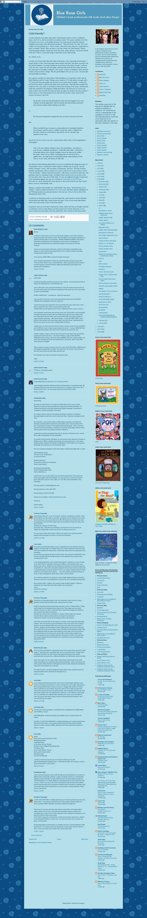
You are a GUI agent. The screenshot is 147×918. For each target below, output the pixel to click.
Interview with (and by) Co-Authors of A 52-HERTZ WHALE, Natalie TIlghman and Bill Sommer (107, 728)
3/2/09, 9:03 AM (39, 269)
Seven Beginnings (103, 610)
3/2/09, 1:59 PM (39, 392)
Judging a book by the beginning (106, 214)
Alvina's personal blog (104, 133)
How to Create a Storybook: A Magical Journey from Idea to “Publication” (106, 794)
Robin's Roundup (103, 831)
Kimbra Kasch (38, 379)
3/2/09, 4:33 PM (39, 507)
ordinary (99, 583)
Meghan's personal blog (104, 152)
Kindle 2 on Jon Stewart (106, 243)
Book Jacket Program (104, 767)
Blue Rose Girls (104, 77)
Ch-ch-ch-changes (103, 849)
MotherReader (38, 648)
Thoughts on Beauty (105, 266)
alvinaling (37, 707)
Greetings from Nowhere (106, 742)
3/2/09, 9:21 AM (39, 373)
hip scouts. (75, 72)
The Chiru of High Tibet (102, 483)
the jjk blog (101, 863)
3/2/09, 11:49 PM (39, 592)
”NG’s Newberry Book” (61, 381)
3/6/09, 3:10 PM (39, 791)
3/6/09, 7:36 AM (39, 728)
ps (99, 208)
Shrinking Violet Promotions (107, 848)
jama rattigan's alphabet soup (107, 772)
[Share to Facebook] (61, 217)
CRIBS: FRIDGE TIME (105, 217)
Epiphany (100, 608)
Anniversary (102, 251)
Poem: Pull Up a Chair (104, 720)
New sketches (103, 307)
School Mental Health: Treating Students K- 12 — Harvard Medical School (107, 866)
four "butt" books (60, 190)
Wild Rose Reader (103, 881)
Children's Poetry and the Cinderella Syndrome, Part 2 (106, 670)
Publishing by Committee (105, 594)
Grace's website (102, 145)
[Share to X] (59, 217)
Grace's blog (101, 143)
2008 (99, 326)
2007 (99, 329)
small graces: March (105, 302)
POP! (97, 442)
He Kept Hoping (102, 616)
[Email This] (55, 217)
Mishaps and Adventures (106, 807)
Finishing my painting (103, 647)
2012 (99, 171)
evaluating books (38, 219)
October (101, 187)
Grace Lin (102, 83)
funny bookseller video (106, 246)
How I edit (100, 592)
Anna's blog (100, 136)
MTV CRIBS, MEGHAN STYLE (108, 235)
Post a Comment (37, 835)
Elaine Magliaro (39, 229)
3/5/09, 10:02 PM (39, 701)
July (100, 195)
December (102, 181)
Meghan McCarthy (105, 92)
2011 (99, 174)
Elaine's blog (101, 140)
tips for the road (103, 305)
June (100, 197)
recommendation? (104, 294)
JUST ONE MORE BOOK (106, 299)
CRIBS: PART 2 (103, 220)
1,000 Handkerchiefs (103, 652)
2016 (99, 163)
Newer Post (33, 839)
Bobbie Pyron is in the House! (106, 743)
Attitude (101, 288)
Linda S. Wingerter (105, 89)
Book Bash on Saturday (106, 233)
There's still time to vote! (106, 272)
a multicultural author (103, 578)
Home (59, 839)
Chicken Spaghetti (104, 718)
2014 (99, 166)
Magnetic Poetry (104, 227)
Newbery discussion (37, 42)
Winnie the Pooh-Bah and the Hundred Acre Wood (108, 255)
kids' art (101, 258)
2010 (99, 176)
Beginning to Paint (103, 645)
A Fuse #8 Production (105, 679)
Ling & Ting (98, 378)
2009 (99, 179)
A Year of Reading (103, 694)
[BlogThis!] (57, 217)
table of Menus (103, 238)
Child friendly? (103, 313)
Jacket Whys (102, 765)
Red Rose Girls (113, 49)
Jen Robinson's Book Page (106, 780)
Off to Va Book (103, 264)
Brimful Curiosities (104, 710)
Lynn (35, 680)
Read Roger (102, 824)
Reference (100, 642)
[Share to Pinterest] (64, 217)
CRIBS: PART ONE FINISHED (108, 230)
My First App (101, 737)
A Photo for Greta (100, 406)
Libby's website (102, 147)
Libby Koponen (39, 275)
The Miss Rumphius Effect (106, 873)
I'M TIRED (102, 310)
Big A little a (102, 703)
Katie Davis (101, 791)
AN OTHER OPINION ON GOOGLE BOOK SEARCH (108, 316)
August (101, 192)
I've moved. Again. (103, 705)
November (102, 184)
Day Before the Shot (103, 638)
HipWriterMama (103, 748)
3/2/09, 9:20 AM (39, 361)
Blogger (81, 903)
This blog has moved (103, 826)
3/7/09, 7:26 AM (39, 831)
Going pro (102, 269)
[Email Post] (51, 216)
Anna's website (101, 138)
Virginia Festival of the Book (107, 241)
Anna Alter (102, 74)
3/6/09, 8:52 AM (39, 766)
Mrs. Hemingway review (104, 689)
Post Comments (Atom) (44, 842)
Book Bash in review (105, 211)
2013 (99, 168)
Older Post (84, 839)
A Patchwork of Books (105, 688)
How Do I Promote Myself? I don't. (107, 625)
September (102, 189)
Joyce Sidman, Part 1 (103, 660)
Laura (36, 544)
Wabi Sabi (81, 78)
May (100, 200)
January (101, 323)
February (102, 320)
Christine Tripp (38, 513)
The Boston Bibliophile (105, 855)
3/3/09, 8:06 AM (39, 641)
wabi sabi (46, 219)
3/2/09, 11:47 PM (39, 538)
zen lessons (101, 580)
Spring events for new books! (108, 283)
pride (98, 587)
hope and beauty (102, 585)
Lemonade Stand (102, 760)
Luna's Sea (101, 801)
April (100, 203)
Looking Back (101, 649)
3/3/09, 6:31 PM (39, 674)
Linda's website (102, 150)
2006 (99, 332)
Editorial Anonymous (104, 735)
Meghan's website (102, 155)
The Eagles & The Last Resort (108, 291)
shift (100, 261)
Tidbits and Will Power (106, 249)
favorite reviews (41, 140)
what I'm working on (105, 296)
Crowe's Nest (102, 725)
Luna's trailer (101, 802)
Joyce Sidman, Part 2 (103, 663)
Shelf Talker (101, 839)
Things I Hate (101, 603)
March (101, 205)
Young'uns (100, 597)
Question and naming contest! (108, 286)
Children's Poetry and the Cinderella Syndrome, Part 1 (106, 666)
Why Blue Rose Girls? (104, 131)
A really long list (102, 627)
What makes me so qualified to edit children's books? (106, 600)
